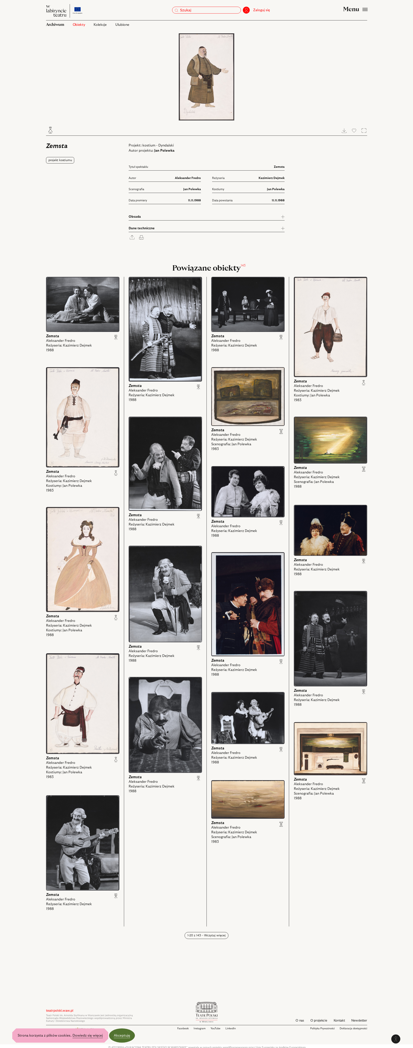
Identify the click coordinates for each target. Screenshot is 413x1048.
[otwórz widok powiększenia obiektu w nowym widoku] (206, 76)
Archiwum (55, 25)
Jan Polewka (164, 150)
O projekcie (318, 1020)
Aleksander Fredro (188, 178)
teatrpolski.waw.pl (59, 1010)
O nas (300, 1020)
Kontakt (339, 1020)
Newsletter (359, 1020)
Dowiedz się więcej (87, 1035)
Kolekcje (100, 24)
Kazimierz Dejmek (272, 178)
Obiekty (79, 24)
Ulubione (122, 24)
